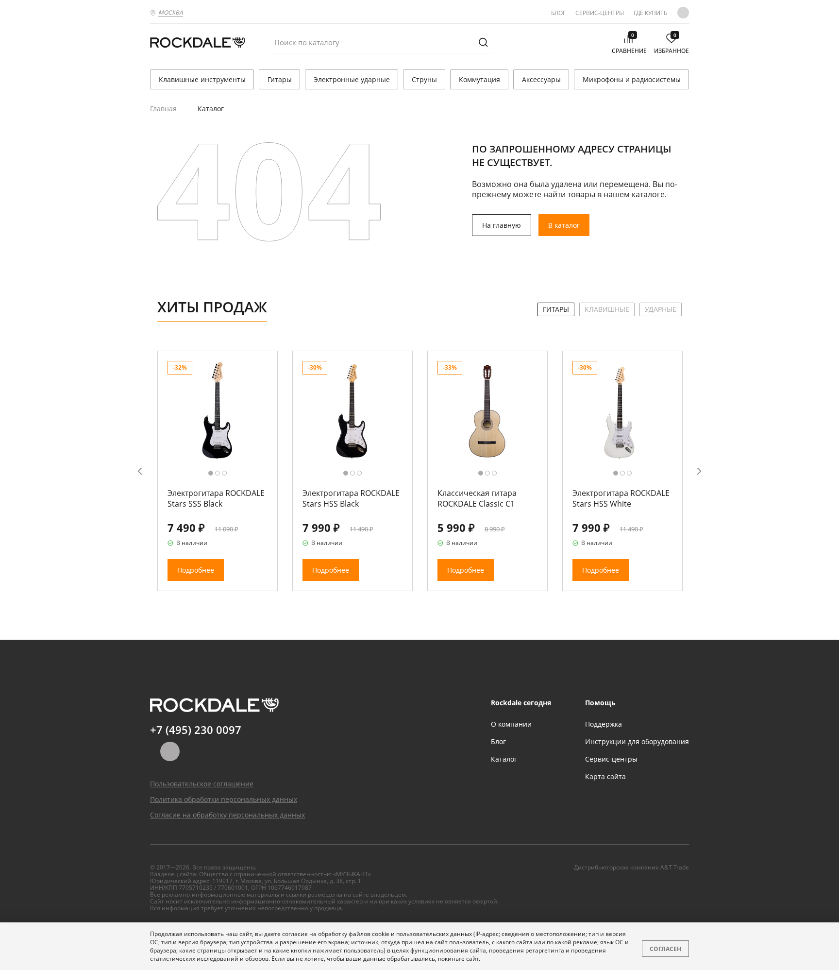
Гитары (280, 79)
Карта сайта (605, 776)
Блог (558, 13)
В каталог (564, 225)
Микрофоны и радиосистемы (632, 79)
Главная (163, 108)
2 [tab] (217, 473)
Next (699, 471)
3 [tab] (224, 473)
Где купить (651, 13)
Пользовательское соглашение (201, 783)
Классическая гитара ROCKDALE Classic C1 (477, 498)
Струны (424, 79)
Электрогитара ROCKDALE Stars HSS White (621, 498)
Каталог (504, 759)
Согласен (665, 949)
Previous (140, 471)
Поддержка (603, 724)
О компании (511, 724)
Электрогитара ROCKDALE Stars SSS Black (216, 498)
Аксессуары (541, 79)
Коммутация (479, 79)
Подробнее (195, 570)
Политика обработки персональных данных (223, 799)
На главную (501, 225)
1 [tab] (210, 473)
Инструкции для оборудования (637, 741)
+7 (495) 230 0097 (195, 729)
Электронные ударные (352, 79)
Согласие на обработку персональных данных (227, 814)
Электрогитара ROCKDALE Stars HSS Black (351, 498)
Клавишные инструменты (202, 79)
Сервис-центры (599, 13)
